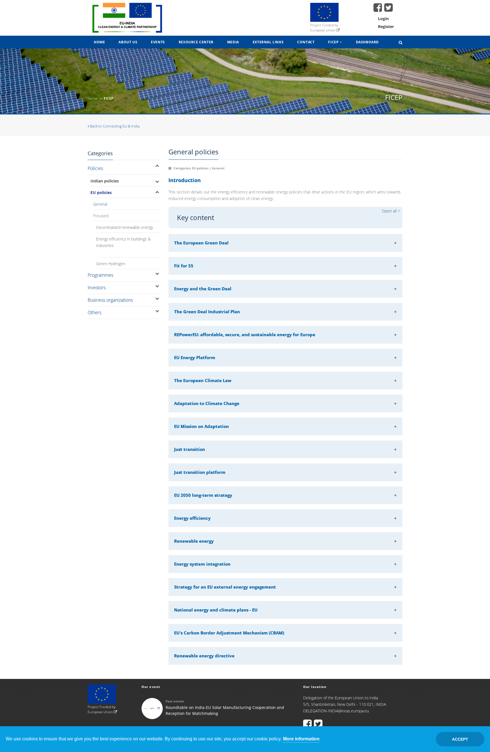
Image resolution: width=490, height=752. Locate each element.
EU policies (101, 192)
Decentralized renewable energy (124, 227)
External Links (268, 42)
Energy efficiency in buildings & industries (123, 242)
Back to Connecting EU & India (114, 126)
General (100, 204)
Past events (175, 701)
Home (99, 42)
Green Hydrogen (110, 263)
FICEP (334, 42)
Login (383, 18)
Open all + (391, 211)
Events (158, 42)
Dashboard (367, 42)
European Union (323, 30)
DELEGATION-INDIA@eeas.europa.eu (336, 710)
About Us (128, 42)
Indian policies (104, 181)
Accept (460, 739)
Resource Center (196, 42)
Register (386, 26)
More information (301, 738)
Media (233, 42)
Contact (305, 42)
